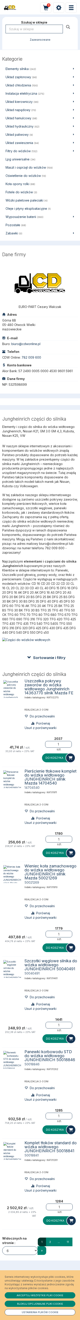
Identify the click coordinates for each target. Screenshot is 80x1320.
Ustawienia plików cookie (40, 1312)
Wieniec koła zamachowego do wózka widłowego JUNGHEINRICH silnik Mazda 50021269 (50, 872)
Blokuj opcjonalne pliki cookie (40, 1303)
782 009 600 (31, 357)
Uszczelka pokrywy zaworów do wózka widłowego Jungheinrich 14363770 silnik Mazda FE (48, 687)
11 (68, 1242)
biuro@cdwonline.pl (25, 344)
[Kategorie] (71, 7)
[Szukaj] (68, 26)
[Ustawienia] (58, 7)
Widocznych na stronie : (14, 1240)
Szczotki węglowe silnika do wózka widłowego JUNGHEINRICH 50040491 (50, 965)
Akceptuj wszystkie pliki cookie (40, 1295)
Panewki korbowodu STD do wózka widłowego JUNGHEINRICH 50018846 (49, 1055)
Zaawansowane (40, 39)
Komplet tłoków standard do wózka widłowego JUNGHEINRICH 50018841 (50, 1146)
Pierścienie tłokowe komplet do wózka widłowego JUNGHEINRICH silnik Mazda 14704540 (50, 777)
